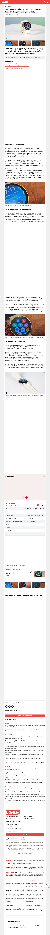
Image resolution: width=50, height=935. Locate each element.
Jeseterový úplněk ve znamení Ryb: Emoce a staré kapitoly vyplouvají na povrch (33, 905)
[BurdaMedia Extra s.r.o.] (13, 812)
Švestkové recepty (35, 868)
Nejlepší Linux (28, 876)
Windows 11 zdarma (39, 874)
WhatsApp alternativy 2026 (27, 863)
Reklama (8, 819)
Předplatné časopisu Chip (12, 816)
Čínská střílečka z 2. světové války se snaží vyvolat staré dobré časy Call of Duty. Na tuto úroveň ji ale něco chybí (15, 909)
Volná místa (8, 818)
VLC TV (12, 876)
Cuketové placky (40, 867)
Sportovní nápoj (25, 867)
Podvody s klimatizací (19, 876)
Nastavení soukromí (10, 823)
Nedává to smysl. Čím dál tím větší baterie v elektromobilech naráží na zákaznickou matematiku (15, 900)
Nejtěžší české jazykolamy (15, 861)
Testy (9, 6)
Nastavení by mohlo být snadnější (14, 68)
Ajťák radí (37, 861)
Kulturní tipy (31, 861)
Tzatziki (14, 868)
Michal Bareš (8, 14)
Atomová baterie (17, 875)
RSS (24, 821)
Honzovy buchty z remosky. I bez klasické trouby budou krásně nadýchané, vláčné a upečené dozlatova (35, 900)
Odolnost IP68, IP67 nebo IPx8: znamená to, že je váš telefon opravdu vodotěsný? (24, 794)
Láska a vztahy (24, 861)
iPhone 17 (8, 876)
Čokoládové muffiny (37, 866)
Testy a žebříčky (9, 745)
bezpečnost (8, 766)
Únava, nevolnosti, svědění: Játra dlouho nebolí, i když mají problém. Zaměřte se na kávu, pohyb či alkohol (34, 890)
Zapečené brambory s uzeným (16, 870)
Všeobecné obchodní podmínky (13, 821)
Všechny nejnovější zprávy (25, 715)
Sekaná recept (21, 868)
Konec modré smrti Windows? (28, 874)
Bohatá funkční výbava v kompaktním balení (17, 66)
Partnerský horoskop (37, 860)
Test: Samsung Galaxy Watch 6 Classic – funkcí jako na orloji (19, 572)
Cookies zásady (9, 826)
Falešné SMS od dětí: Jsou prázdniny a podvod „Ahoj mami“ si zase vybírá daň (23, 779)
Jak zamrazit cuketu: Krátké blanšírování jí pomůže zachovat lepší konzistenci (34, 895)
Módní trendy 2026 (17, 863)
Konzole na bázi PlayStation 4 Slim (29, 875)
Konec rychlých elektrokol (29, 872)
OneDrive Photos (17, 874)
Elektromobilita (40, 875)
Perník (26, 868)
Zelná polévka (9, 868)
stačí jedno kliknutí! (36, 57)
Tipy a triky (8, 786)
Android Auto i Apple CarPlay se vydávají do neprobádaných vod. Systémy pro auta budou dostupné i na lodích (15, 885)
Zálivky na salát (33, 867)
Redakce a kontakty (28, 816)
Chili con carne (18, 867)
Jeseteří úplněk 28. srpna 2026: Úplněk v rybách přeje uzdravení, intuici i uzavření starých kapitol (34, 911)
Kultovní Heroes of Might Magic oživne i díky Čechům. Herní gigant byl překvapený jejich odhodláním (15, 890)
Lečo (29, 868)
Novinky (7, 723)
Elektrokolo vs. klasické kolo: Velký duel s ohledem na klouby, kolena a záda (23, 791)
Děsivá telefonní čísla (18, 860)
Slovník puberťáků (28, 860)
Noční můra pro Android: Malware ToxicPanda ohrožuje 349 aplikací (15, 904)
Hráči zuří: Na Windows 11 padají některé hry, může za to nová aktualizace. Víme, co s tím (15, 895)
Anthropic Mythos (9, 875)
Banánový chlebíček (10, 867)
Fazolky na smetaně (28, 866)
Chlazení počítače (19, 872)
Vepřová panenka (18, 866)
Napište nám (21, 702)
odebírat (25, 834)
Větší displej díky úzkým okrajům (14, 63)
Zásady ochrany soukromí (12, 824)
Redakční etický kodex (29, 818)
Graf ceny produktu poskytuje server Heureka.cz (15, 565)
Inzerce (25, 819)
